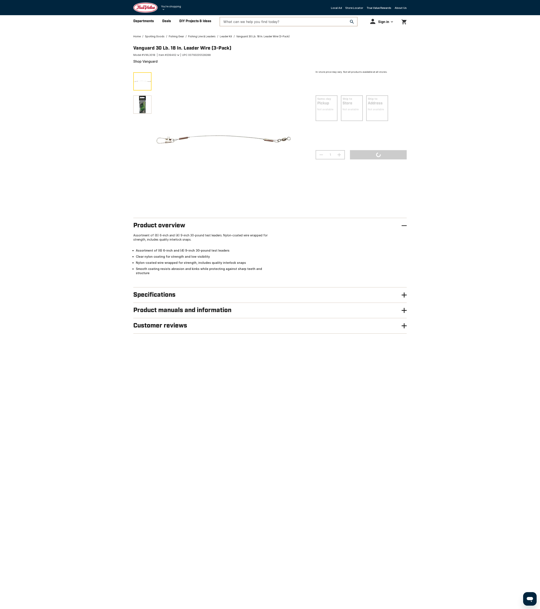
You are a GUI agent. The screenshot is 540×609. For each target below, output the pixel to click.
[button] (381, 21)
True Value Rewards (379, 7)
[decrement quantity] (321, 155)
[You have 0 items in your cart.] (404, 21)
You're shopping (171, 6)
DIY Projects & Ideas (195, 21)
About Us (401, 7)
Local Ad (336, 7)
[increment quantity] (339, 155)
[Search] (352, 22)
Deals (166, 21)
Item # (167, 55)
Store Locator (354, 7)
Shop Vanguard (145, 61)
